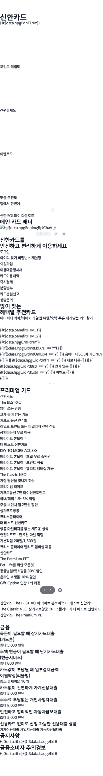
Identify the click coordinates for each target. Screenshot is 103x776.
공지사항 (10, 735)
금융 (5, 627)
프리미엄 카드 (15, 390)
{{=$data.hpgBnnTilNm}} (20, 23)
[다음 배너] (46, 234)
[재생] (56, 234)
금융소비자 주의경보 (23, 747)
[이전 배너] (41, 234)
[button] (17, 215)
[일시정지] (53, 210)
